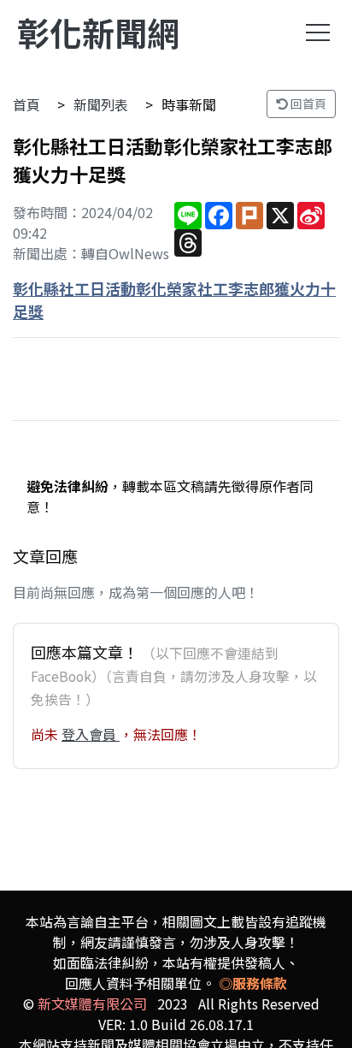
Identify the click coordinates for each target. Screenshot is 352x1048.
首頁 (26, 104)
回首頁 (307, 103)
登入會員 (91, 734)
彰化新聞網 (98, 32)
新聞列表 (100, 104)
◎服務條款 (253, 983)
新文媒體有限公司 (92, 1003)
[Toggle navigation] (317, 32)
